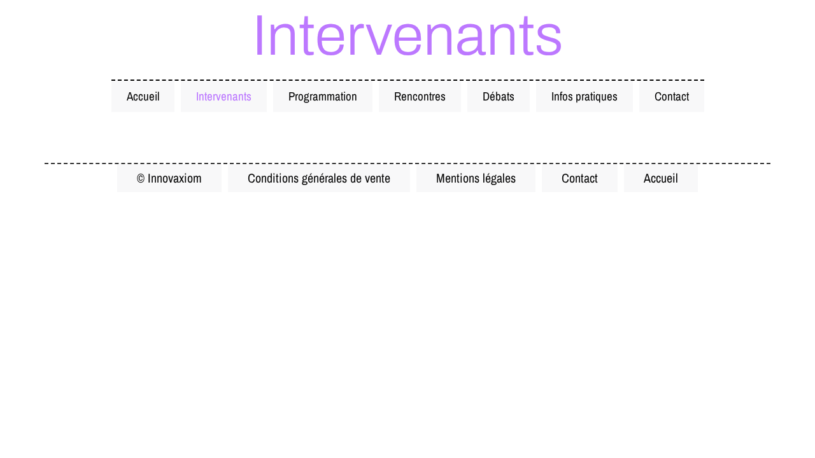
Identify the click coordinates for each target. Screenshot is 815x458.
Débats (498, 96)
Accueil (143, 96)
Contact (672, 96)
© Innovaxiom (169, 177)
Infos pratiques (584, 96)
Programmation (322, 96)
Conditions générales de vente (319, 177)
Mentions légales (476, 177)
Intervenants (224, 96)
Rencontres (420, 96)
